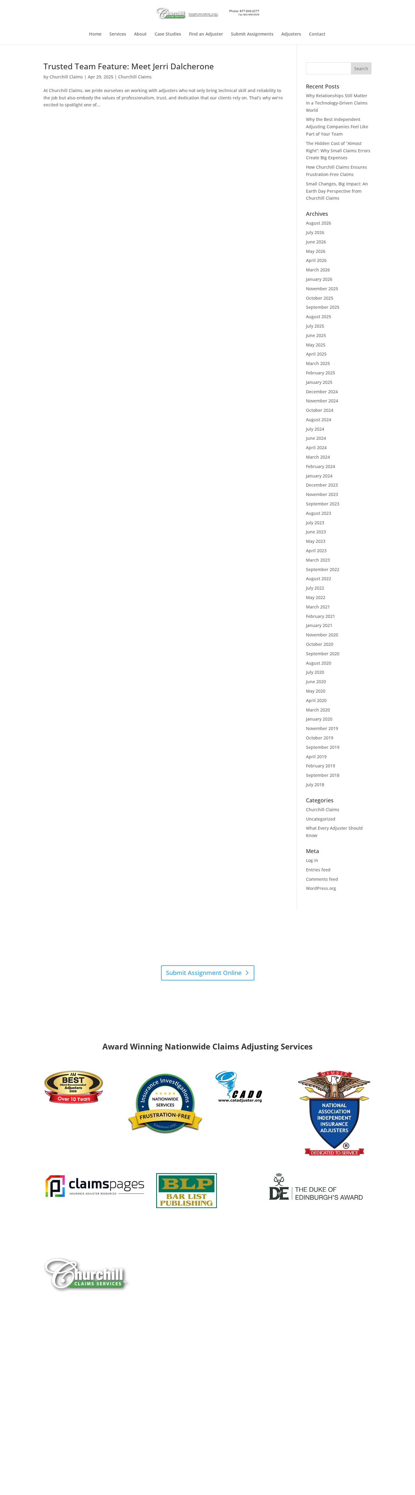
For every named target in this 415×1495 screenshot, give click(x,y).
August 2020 (318, 663)
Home (95, 34)
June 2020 (316, 681)
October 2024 (319, 410)
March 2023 (318, 560)
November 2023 (322, 494)
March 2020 (318, 710)
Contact (317, 34)
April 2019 (316, 757)
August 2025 (318, 316)
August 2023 (318, 513)
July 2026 (315, 232)
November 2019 (322, 728)
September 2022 (322, 569)
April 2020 (316, 700)
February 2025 (320, 373)
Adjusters (291, 34)
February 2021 (320, 616)
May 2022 (315, 597)
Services (117, 34)
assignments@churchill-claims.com (191, 949)
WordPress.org (321, 888)
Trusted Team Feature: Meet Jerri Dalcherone (128, 66)
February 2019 (320, 766)
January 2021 (319, 625)
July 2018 (315, 784)
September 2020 (322, 653)
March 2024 (318, 457)
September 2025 (322, 307)
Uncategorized (320, 819)
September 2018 (322, 775)
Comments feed (322, 879)
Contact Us (64, 1405)
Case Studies (168, 34)
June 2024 (316, 438)
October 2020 (319, 644)
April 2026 (316, 260)
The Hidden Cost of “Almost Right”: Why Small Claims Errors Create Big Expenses (338, 150)
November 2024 (322, 401)
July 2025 (315, 326)
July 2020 (315, 672)
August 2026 (318, 223)
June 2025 (316, 335)
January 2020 (319, 719)
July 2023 (315, 522)
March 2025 (318, 363)
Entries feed (318, 870)
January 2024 (319, 476)
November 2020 (322, 635)
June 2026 (316, 242)
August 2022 (318, 578)
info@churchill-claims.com (203, 989)
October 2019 (319, 738)
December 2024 (322, 391)
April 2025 (316, 354)
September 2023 (322, 504)
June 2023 (316, 532)
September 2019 (322, 747)
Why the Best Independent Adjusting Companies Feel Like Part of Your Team (337, 126)
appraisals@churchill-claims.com (240, 956)
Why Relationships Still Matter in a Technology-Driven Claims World (337, 103)
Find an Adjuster (206, 34)
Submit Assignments (252, 34)
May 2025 (315, 345)
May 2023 (315, 541)
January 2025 (319, 382)
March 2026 (318, 270)
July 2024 (315, 429)
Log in (312, 860)
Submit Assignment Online (204, 973)
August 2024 (318, 419)
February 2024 (320, 466)
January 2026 (319, 279)
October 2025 (319, 298)
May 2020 (315, 691)
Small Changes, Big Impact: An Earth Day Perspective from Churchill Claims (337, 191)
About (140, 34)
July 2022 (315, 588)
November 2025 (322, 288)
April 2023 (316, 550)
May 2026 (315, 251)
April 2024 (316, 447)
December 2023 (322, 485)
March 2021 (318, 607)
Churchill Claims (66, 77)
